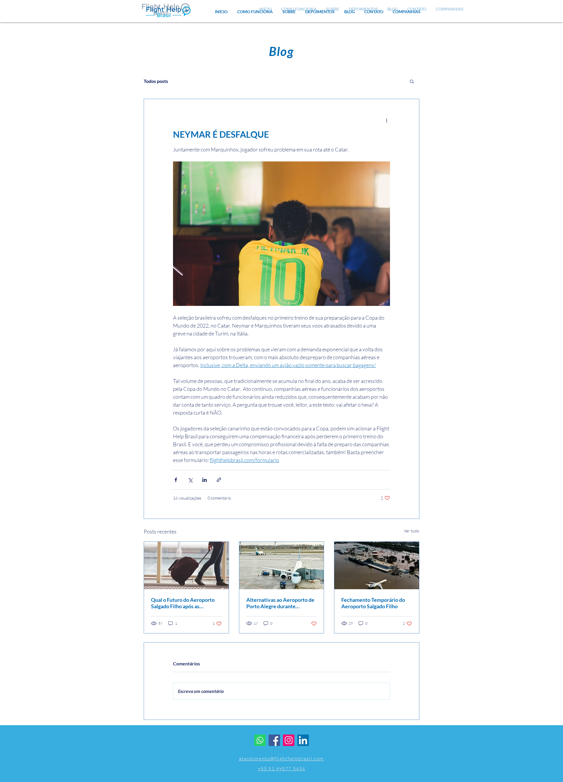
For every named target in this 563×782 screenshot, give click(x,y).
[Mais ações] (386, 120)
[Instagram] (288, 740)
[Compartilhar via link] (219, 480)
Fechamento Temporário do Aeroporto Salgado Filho (373, 603)
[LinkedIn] (303, 740)
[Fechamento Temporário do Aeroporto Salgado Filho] (376, 565)
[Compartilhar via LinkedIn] (204, 480)
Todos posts (156, 81)
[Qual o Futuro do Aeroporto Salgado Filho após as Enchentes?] (186, 565)
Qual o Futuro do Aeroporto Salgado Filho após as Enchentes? (183, 603)
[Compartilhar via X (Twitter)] (190, 480)
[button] (406, 12)
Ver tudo (411, 530)
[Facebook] (274, 740)
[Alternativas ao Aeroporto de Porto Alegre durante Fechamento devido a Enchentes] (281, 565)
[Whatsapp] (260, 740)
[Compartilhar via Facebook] (176, 480)
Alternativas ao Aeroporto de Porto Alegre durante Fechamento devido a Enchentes (280, 603)
